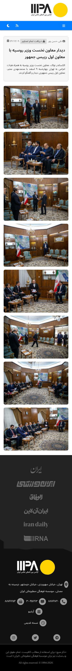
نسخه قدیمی (31, 623)
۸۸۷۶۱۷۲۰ (53, 601)
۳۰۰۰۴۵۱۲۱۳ (31, 601)
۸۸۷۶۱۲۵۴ (10, 601)
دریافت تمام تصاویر (32, 41)
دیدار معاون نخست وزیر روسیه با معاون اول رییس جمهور (37, 53)
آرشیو (31, 611)
